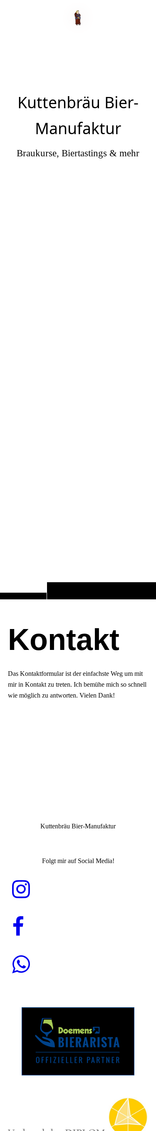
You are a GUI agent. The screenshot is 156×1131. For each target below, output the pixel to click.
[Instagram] (21, 889)
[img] (78, 316)
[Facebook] (18, 927)
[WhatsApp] (21, 964)
